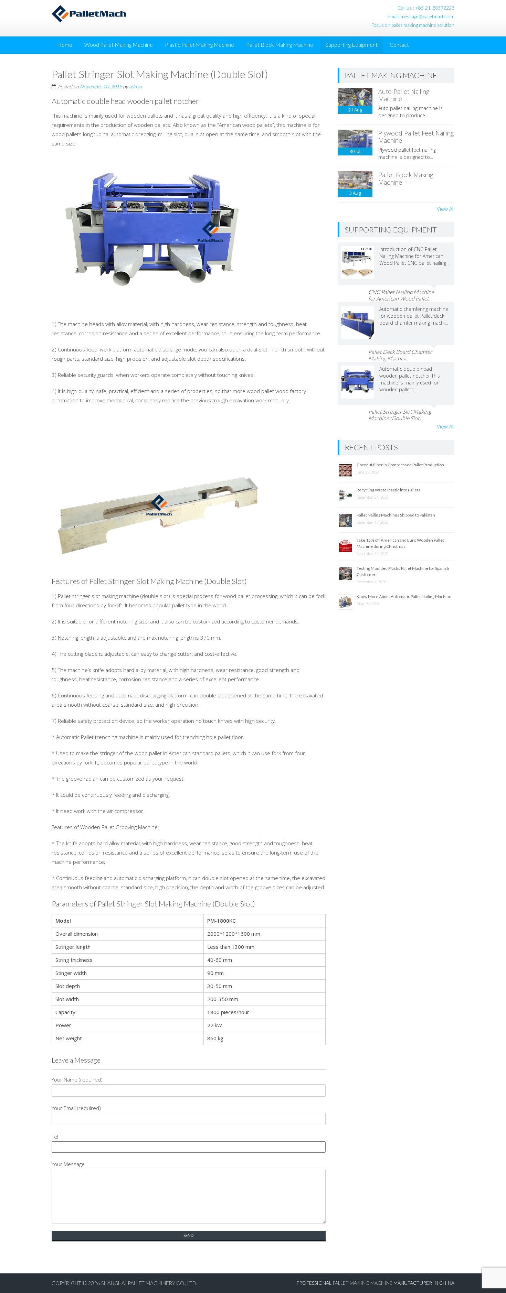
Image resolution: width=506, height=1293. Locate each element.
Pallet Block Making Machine (279, 44)
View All (445, 208)
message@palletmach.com (427, 16)
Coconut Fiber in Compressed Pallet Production (400, 464)
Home (64, 44)
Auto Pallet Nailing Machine (403, 95)
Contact (399, 44)
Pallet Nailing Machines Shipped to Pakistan (396, 515)
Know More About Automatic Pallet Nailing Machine (404, 596)
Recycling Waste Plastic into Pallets (388, 489)
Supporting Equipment (351, 44)
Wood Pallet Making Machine (118, 44)
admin (135, 86)
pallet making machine (362, 1283)
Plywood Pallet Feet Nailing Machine (416, 137)
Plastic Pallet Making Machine (199, 44)
